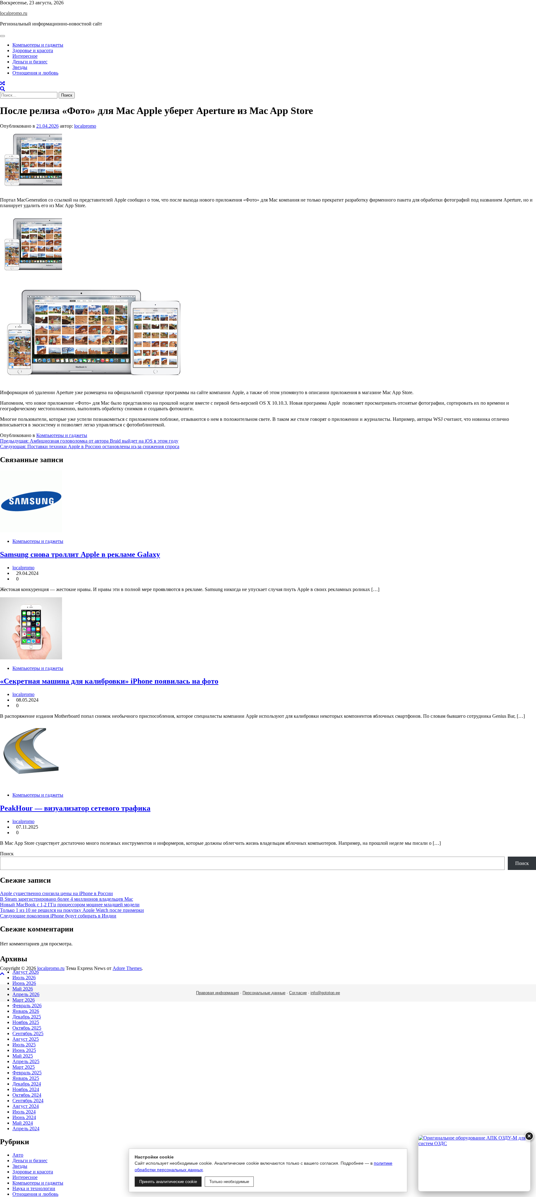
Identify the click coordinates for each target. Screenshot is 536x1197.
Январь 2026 (25, 1011)
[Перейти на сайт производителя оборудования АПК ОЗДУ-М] (474, 1163)
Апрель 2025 (25, 1061)
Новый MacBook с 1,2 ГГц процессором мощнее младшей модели (70, 904)
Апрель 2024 (25, 1128)
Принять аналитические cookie (168, 1181)
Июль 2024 (24, 1111)
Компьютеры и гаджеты (37, 45)
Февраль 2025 (27, 1072)
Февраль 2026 (27, 1005)
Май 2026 (22, 988)
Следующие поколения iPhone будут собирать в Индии (58, 915)
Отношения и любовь (35, 72)
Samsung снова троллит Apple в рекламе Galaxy (80, 554)
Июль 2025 (24, 1044)
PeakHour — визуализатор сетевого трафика (75, 808)
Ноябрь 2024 (25, 1089)
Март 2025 (23, 1067)
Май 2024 (22, 1123)
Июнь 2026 (24, 983)
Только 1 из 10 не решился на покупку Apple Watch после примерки (72, 910)
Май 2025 (22, 1055)
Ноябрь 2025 (25, 1022)
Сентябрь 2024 (27, 1100)
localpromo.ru (13, 13)
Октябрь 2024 (26, 1095)
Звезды (19, 67)
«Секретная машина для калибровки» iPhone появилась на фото (109, 681)
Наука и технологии (33, 1188)
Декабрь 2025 (26, 1016)
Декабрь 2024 (26, 1083)
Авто (17, 1155)
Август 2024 (25, 1106)
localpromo (85, 126)
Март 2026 (23, 1000)
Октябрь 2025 (26, 1028)
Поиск (7, 853)
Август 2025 (25, 1039)
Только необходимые (229, 1181)
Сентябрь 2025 (27, 1033)
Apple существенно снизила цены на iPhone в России (56, 893)
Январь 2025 (25, 1078)
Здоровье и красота (32, 50)
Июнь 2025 (24, 1050)
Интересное (25, 56)
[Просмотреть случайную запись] (2, 83)
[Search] (2, 89)
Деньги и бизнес (29, 61)
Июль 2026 (24, 977)
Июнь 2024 (24, 1117)
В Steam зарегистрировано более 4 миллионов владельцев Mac (66, 899)
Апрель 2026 (25, 994)
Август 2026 (25, 972)
